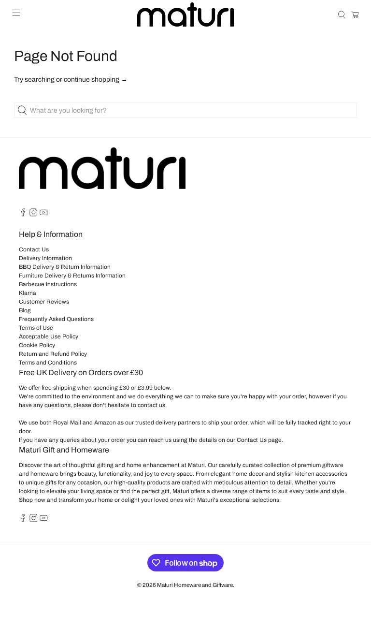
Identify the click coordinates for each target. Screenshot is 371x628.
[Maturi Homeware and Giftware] (185, 14)
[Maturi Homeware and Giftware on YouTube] (44, 214)
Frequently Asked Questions (56, 319)
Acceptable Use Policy (48, 336)
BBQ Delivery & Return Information (65, 266)
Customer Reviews (44, 301)
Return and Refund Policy (53, 354)
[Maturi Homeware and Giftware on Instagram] (33, 214)
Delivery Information (45, 258)
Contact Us (34, 249)
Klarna (27, 293)
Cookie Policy (37, 345)
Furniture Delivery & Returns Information (72, 275)
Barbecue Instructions (48, 284)
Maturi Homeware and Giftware (195, 585)
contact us (151, 405)
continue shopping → (96, 79)
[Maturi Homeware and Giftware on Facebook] (23, 214)
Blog (25, 310)
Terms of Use (36, 327)
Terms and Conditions (48, 362)
